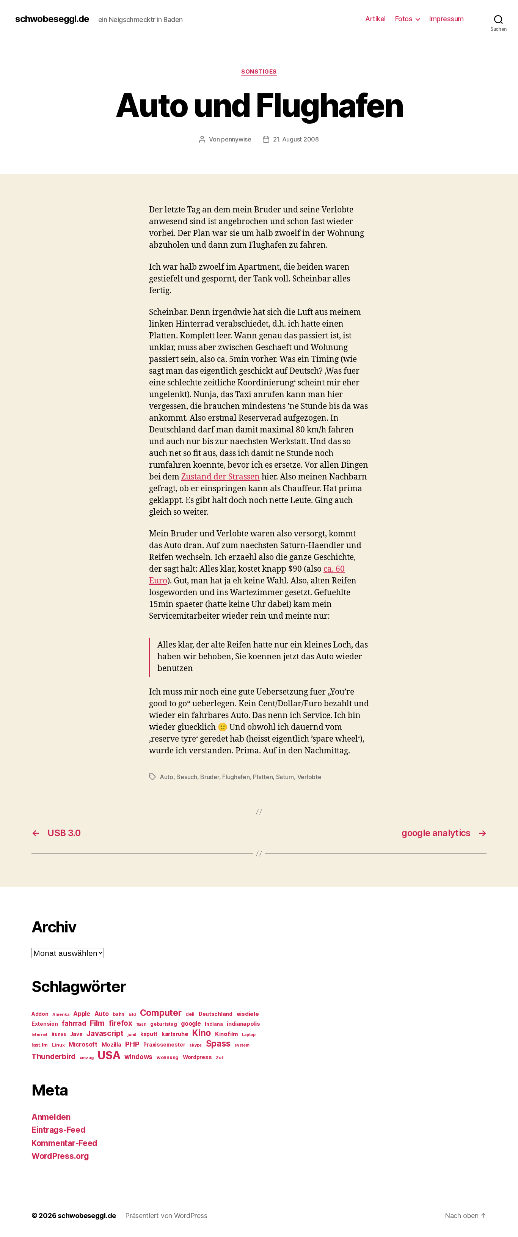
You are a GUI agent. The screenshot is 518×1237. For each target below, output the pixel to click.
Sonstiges (259, 71)
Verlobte (309, 777)
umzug (87, 1057)
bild (132, 1014)
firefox (120, 1023)
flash (141, 1024)
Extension (44, 1024)
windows (138, 1057)
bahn (118, 1014)
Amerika (60, 1014)
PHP (132, 1044)
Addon (40, 1014)
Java (76, 1034)
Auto (166, 777)
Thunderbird (53, 1056)
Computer (161, 1013)
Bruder (209, 777)
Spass (218, 1043)
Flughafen (236, 777)
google (191, 1023)
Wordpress (197, 1057)
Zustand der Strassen (220, 477)
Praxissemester (164, 1045)
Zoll (219, 1057)
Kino (201, 1033)
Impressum (446, 19)
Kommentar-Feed (64, 1143)
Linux (58, 1045)
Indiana (214, 1024)
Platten (263, 777)
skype (195, 1045)
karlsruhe (175, 1034)
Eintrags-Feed (58, 1130)
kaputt (148, 1034)
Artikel (375, 19)
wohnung (168, 1057)
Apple (81, 1013)
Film (97, 1023)
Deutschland (215, 1014)
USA (108, 1055)
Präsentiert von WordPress (166, 1216)
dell (190, 1014)
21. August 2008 (296, 139)
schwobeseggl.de (52, 19)
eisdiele (248, 1014)
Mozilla (111, 1044)
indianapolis (243, 1023)
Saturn (285, 777)
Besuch (186, 777)
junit (131, 1034)
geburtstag (163, 1024)
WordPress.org (60, 1156)
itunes (59, 1034)
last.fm (39, 1045)
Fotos (404, 19)
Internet (39, 1034)
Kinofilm (226, 1034)
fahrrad (74, 1023)
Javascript (104, 1033)
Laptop (248, 1034)
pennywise (236, 139)
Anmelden (51, 1117)
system (241, 1045)
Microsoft (83, 1044)
